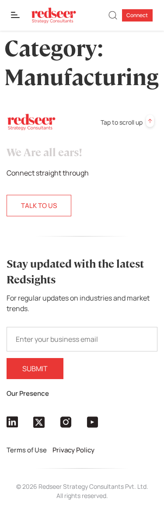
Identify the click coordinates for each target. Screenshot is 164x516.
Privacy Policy (74, 450)
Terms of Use (27, 450)
